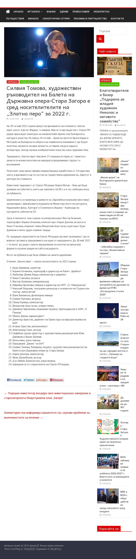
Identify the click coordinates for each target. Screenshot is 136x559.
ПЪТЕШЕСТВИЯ (15, 18)
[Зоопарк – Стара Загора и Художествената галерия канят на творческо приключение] (108, 420)
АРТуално (33, 11)
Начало (18, 11)
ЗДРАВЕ (64, 11)
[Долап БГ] (8, 11)
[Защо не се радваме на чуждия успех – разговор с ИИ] (108, 367)
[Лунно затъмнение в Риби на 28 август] (108, 304)
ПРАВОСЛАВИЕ (81, 11)
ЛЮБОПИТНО (101, 11)
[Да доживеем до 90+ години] (108, 396)
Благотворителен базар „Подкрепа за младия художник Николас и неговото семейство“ (114, 105)
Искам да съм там (29, 82)
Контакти (117, 18)
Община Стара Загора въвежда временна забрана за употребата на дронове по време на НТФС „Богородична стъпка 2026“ (114, 279)
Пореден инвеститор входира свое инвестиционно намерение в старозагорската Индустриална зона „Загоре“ (47, 395)
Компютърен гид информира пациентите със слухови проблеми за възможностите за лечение (47, 415)
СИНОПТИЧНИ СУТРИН (56, 18)
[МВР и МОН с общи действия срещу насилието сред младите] (108, 490)
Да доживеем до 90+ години (124, 404)
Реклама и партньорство (90, 18)
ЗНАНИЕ (51, 11)
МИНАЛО (33, 18)
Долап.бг (29, 118)
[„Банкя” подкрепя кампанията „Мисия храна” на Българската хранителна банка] (108, 159)
